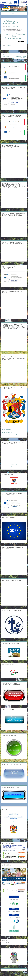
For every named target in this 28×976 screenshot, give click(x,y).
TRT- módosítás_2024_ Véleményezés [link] (10, 434)
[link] (2, 6)
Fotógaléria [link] (14, 174)
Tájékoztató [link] (14, 464)
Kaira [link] (17, 972)
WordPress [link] (16, 973)
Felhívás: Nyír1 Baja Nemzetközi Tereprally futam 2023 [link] (21, 56)
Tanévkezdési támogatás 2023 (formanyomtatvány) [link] (14, 36)
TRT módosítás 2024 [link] (6, 431)
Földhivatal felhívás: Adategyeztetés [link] (7, 55)
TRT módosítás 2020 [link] (6, 429)
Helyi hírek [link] (9, 45)
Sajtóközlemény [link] (14, 466)
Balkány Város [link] (15, 26)
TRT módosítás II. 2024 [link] (7, 432)
